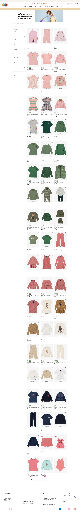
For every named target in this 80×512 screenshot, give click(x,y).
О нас (43, 493)
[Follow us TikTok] (11, 509)
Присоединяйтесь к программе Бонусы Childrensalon (69, 501)
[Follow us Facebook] (4, 509)
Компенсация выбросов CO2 (9, 500)
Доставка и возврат (7, 494)
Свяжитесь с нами (6, 492)
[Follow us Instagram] (7, 509)
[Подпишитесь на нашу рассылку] (75, 497)
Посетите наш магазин (46, 492)
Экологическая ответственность (47, 494)
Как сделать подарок (7, 499)
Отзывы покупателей (7, 497)
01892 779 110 (30, 497)
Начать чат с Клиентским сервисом (28, 492)
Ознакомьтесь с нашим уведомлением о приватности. (68, 499)
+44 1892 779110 (31, 501)
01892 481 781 (31, 503)
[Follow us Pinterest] (9, 509)
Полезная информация (7, 498)
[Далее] (48, 479)
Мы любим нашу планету (67, 503)
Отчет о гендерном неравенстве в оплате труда (49, 498)
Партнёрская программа (46, 497)
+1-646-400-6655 (27, 500)
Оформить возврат (7, 493)
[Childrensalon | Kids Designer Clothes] (5, 5)
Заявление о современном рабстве (48, 499)
